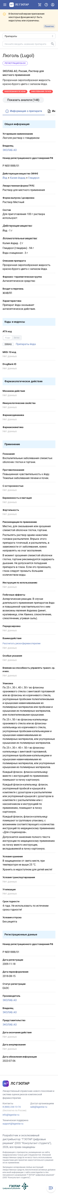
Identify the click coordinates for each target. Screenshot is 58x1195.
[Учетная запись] (52, 4)
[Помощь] (46, 4)
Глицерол (33, 177)
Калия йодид (17, 177)
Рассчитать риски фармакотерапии (21, 643)
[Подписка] (40, 4)
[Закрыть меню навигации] (50, 1187)
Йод (5, 177)
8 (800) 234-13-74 (12, 1107)
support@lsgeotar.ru (13, 1123)
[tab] (24, 111)
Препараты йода (26, 344)
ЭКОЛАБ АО (10, 150)
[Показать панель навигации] (5, 4)
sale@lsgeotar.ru (38, 1107)
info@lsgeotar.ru (11, 1114)
